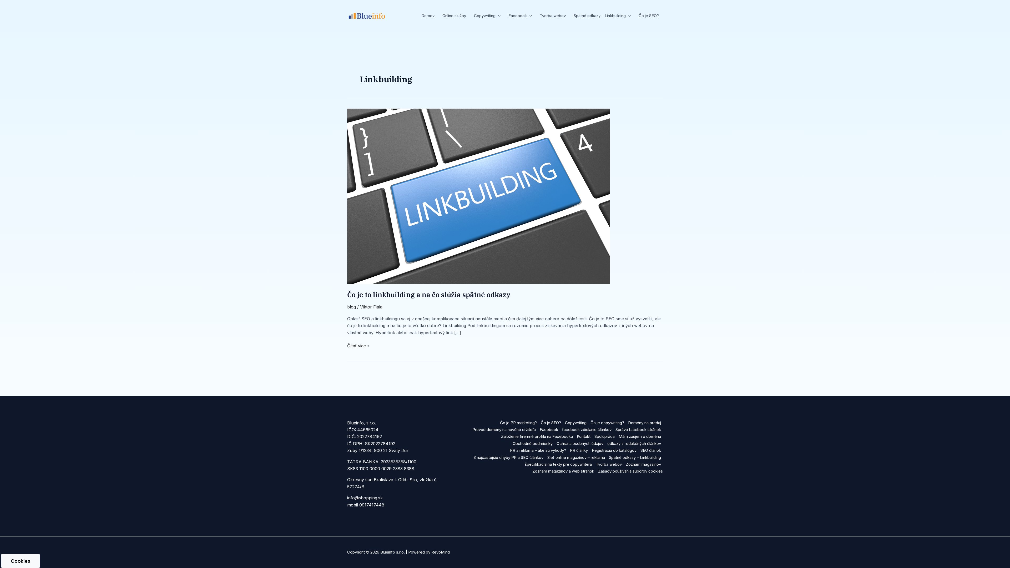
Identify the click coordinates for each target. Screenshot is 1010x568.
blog (351, 307)
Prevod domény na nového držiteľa (504, 429)
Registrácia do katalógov (614, 450)
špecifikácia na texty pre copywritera (558, 464)
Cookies (20, 561)
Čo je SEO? (649, 15)
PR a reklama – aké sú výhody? (538, 450)
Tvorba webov (553, 15)
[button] (498, 16)
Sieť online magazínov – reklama (576, 457)
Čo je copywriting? (607, 422)
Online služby (454, 15)
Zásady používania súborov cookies (630, 471)
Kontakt (583, 436)
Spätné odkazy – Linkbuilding (635, 457)
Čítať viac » (358, 345)
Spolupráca (604, 436)
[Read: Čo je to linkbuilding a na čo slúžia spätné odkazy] (478, 196)
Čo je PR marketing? (518, 422)
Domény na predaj (644, 422)
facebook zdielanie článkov (587, 429)
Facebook (549, 429)
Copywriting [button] (485, 15)
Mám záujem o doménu (640, 436)
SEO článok (650, 450)
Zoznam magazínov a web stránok (563, 471)
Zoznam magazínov (643, 464)
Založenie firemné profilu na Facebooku (537, 436)
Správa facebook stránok (638, 429)
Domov (428, 15)
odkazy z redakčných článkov (634, 443)
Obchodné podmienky (533, 443)
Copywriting (576, 422)
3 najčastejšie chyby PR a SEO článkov (508, 457)
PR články (579, 450)
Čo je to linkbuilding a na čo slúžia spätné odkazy (430, 294)
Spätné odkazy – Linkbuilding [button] (600, 15)
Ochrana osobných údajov (580, 443)
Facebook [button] (517, 15)
